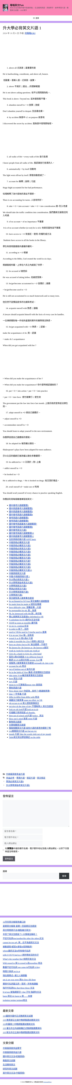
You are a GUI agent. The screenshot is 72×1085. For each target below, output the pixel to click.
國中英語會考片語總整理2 (21, 508)
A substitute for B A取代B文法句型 (24, 620)
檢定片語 (31, 778)
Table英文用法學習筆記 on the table (24, 737)
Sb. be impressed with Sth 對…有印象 (25, 613)
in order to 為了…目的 (18, 629)
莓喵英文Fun (17, 5)
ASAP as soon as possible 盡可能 (23, 623)
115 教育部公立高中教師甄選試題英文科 (21, 1020)
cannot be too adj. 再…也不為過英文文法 (21, 942)
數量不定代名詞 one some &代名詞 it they (21, 967)
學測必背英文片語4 (18, 589)
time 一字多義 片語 (17, 694)
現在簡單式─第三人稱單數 (15, 975)
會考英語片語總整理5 (19, 517)
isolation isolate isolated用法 (15, 1000)
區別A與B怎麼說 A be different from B (26, 657)
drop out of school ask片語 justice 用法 (26, 715)
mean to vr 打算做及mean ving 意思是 (25, 685)
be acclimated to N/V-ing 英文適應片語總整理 (29, 601)
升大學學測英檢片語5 (19, 592)
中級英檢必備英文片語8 (20, 564)
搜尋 (5, 871)
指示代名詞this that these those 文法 (18, 988)
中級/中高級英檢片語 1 (19, 576)
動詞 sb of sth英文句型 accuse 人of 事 (25, 660)
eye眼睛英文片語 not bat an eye (23, 731)
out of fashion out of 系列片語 (22, 669)
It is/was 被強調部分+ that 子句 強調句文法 (22, 992)
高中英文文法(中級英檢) (14, 1073)
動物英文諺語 (15, 722)
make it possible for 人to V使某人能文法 (26, 641)
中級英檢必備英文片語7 (20, 561)
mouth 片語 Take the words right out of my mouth (30, 734)
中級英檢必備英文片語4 (20, 552)
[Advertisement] (36, 52)
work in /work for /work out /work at (24, 650)
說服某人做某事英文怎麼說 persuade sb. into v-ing (31, 663)
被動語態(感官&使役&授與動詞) (17, 946)
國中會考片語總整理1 (19, 505)
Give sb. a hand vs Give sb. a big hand (25, 654)
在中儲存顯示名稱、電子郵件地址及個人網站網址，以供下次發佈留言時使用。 (37, 850)
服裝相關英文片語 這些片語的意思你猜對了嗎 (30, 728)
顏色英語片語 (15, 688)
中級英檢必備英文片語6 (20, 558)
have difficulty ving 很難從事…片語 (25, 607)
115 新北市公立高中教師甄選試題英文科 (21, 1032)
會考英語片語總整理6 (19, 521)
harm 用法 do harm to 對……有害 (17, 996)
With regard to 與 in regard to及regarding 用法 (22, 963)
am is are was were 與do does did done (19, 979)
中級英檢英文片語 (17, 573)
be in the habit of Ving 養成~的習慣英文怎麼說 (29, 672)
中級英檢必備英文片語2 (20, 545)
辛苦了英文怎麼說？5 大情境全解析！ (20, 934)
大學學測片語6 (15, 595)
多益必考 (10, 778)
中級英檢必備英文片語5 (20, 555)
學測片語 (20, 778)
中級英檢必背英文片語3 (20, 548)
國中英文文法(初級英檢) (14, 1056)
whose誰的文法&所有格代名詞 (16, 951)
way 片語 (13, 681)
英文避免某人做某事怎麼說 (21, 598)
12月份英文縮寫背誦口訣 (14, 922)
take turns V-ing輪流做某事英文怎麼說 (26, 675)
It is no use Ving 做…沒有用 (21, 635)
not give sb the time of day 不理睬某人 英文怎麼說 (31, 706)
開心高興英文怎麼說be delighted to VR (26, 616)
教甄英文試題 (9, 1060)
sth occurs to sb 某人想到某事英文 (24, 703)
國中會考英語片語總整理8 (21, 527)
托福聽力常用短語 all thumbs (22, 712)
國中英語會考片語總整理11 (21, 536)
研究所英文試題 (10, 1069)
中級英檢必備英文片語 (19, 542)
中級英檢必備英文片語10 (20, 570)
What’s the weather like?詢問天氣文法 (19, 959)
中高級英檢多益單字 (12, 1048)
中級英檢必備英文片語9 (20, 567)
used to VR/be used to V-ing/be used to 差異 (27, 632)
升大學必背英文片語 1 (19, 579)
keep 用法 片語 (15, 678)
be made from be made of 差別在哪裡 (25, 604)
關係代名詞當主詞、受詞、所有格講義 (20, 984)
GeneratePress (47, 1082)
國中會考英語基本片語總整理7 (23, 524)
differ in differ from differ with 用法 (24, 697)
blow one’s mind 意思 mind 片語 (23, 719)
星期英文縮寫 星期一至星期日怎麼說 (19, 926)
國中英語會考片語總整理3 (21, 511)
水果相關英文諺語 (17, 725)
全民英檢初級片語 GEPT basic (22, 539)
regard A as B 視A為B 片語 (21, 638)
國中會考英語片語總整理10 (21, 533)
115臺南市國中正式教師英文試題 (18, 1016)
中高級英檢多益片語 (15, 774)
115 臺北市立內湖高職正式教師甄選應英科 (22, 1028)
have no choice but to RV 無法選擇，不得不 (28, 644)
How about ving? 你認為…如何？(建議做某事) (29, 691)
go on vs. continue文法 (18, 626)
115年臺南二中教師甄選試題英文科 (19, 1024)
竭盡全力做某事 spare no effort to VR (25, 700)
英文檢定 (41, 778)
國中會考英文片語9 (18, 530)
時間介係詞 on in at (11, 971)
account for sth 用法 (17, 666)
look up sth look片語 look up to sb (23, 709)
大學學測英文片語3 (18, 586)
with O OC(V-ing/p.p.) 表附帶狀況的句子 (21, 955)
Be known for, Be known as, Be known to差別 (28, 647)
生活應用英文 (9, 1064)
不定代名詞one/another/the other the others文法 (23, 938)
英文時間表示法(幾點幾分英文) (17, 930)
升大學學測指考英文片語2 (21, 582)
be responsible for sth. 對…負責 (22, 610)
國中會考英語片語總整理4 (21, 514)
